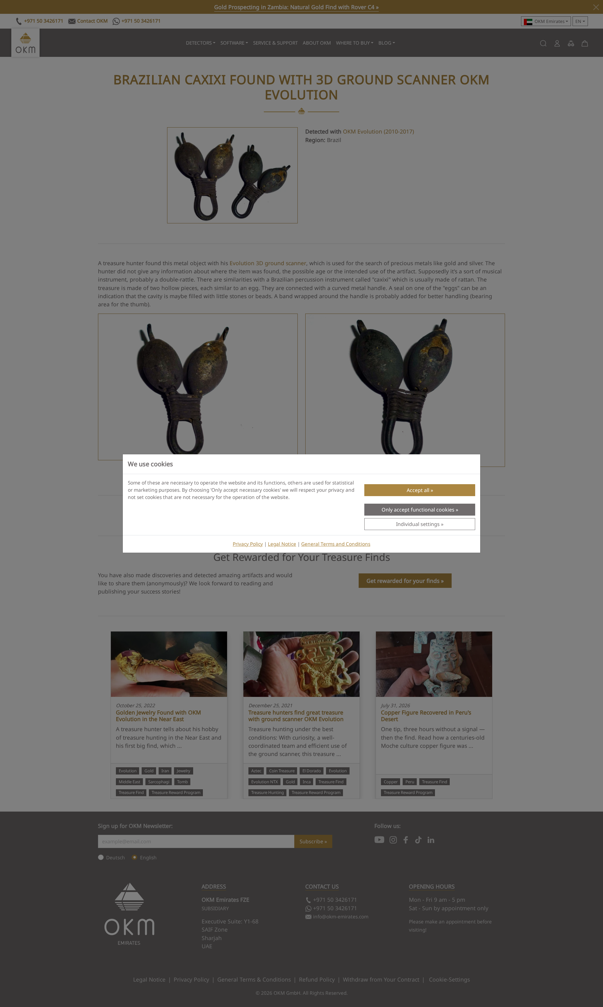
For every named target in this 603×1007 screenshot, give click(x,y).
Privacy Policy (248, 544)
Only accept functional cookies (418, 509)
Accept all (418, 490)
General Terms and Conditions (335, 544)
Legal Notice (282, 544)
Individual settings (418, 524)
